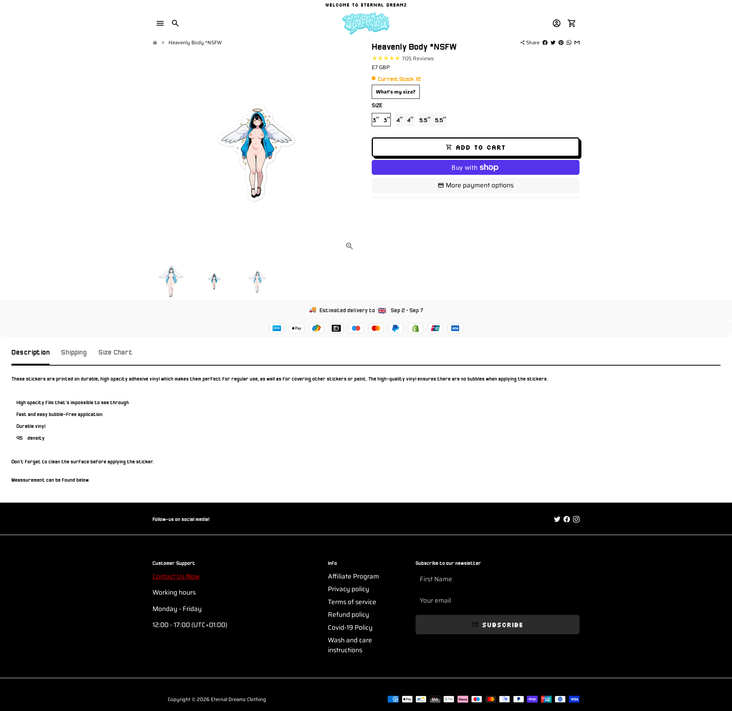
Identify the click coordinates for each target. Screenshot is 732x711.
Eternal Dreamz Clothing (238, 699)
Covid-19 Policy (350, 627)
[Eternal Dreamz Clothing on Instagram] (576, 519)
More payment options (480, 185)
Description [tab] (30, 351)
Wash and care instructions (350, 645)
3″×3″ (381, 119)
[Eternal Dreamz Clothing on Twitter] (557, 519)
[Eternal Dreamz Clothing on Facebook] (566, 519)
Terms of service (352, 602)
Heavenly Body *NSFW (195, 43)
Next (349, 152)
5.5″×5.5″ (432, 119)
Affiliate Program (353, 576)
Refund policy (348, 614)
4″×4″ (405, 119)
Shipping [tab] (74, 351)
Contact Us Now (176, 576)
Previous (163, 152)
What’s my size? (396, 92)
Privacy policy (348, 589)
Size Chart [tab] (115, 351)
